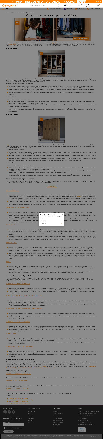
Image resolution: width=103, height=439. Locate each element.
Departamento (43, 220)
